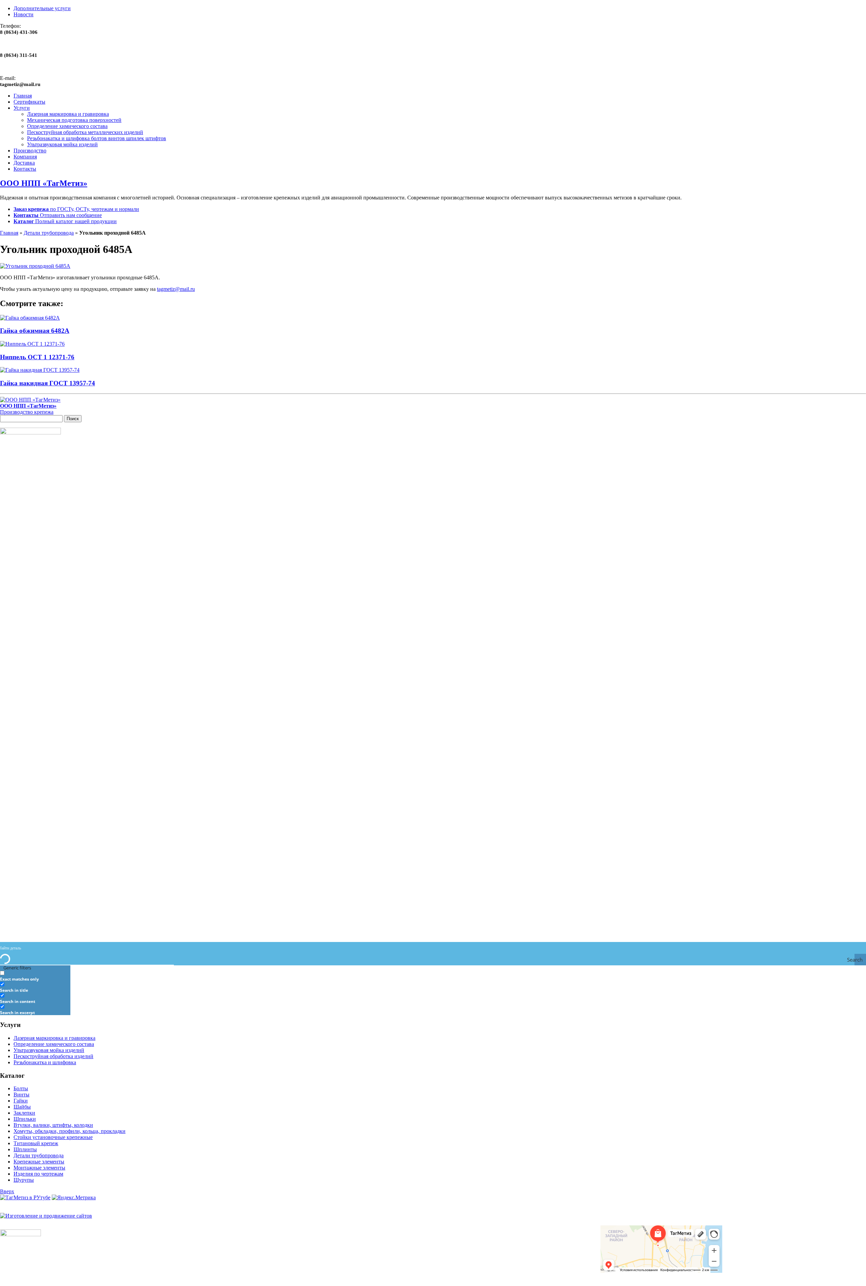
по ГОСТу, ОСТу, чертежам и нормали (76, 209)
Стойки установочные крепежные (53, 1137)
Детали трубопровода (49, 233)
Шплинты (25, 1149)
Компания (25, 156)
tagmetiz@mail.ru (176, 289)
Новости (23, 14)
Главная (23, 96)
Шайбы (22, 1107)
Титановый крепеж (36, 1143)
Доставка (24, 163)
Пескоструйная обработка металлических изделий (85, 132)
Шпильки (25, 1119)
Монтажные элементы (39, 1168)
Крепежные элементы (39, 1161)
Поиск (73, 418)
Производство (30, 150)
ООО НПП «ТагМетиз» (43, 183)
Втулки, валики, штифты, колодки (53, 1125)
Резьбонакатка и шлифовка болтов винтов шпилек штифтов (96, 138)
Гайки (21, 1100)
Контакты (25, 169)
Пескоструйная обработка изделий (53, 1056)
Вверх (7, 1191)
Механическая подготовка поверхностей (74, 120)
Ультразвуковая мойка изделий (62, 144)
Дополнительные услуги (42, 8)
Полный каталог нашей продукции (65, 221)
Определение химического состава (67, 126)
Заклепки (24, 1113)
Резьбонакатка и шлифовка (45, 1062)
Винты (21, 1094)
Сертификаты (29, 102)
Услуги (22, 108)
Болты (21, 1088)
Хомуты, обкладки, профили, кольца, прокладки (70, 1131)
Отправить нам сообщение (58, 215)
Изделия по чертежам (38, 1174)
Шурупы (24, 1180)
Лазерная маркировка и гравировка (68, 114)
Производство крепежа (28, 409)
